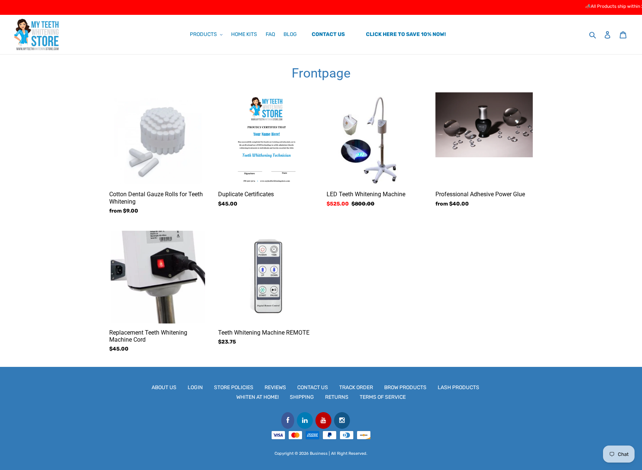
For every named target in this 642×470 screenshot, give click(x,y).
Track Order (356, 387)
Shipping (302, 397)
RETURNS (336, 397)
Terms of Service (383, 397)
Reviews (275, 387)
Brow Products (405, 387)
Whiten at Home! (257, 397)
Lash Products (458, 387)
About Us (164, 387)
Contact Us (312, 387)
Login (195, 387)
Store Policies (233, 387)
